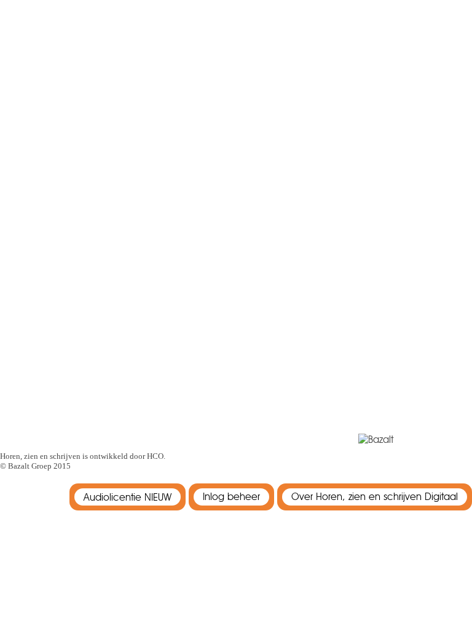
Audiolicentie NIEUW (127, 497)
